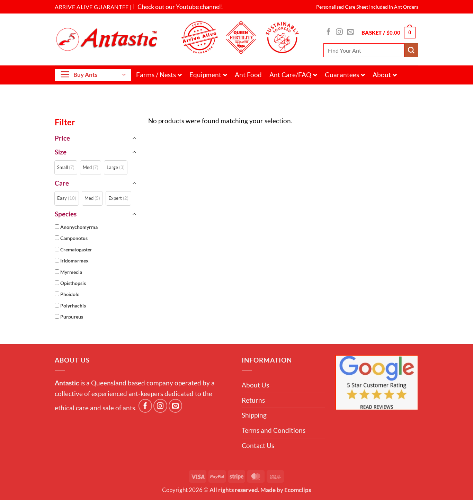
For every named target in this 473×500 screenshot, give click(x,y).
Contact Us (258, 445)
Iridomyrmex (74, 261)
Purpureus (71, 317)
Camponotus (74, 238)
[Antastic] (109, 39)
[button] (389, 32)
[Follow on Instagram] (339, 32)
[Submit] (411, 50)
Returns (253, 400)
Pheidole (69, 294)
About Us (255, 385)
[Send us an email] (350, 32)
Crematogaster (76, 249)
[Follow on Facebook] (328, 32)
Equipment (205, 75)
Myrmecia (71, 272)
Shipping (254, 415)
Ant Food (248, 75)
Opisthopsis (73, 283)
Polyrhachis (73, 306)
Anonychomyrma (79, 227)
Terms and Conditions (273, 430)
